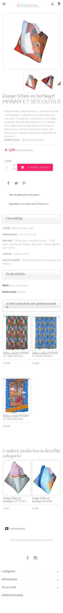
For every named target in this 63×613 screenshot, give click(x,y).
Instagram (35, 558)
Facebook (28, 558)
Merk (5, 285)
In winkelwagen (35, 168)
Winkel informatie (12, 595)
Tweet (16, 183)
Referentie (9, 292)
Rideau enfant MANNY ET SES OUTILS (16, 354)
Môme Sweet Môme (19, 285)
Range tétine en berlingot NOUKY (42, 500)
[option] (31, 41)
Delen (8, 183)
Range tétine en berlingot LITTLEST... (15, 500)
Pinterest (24, 183)
